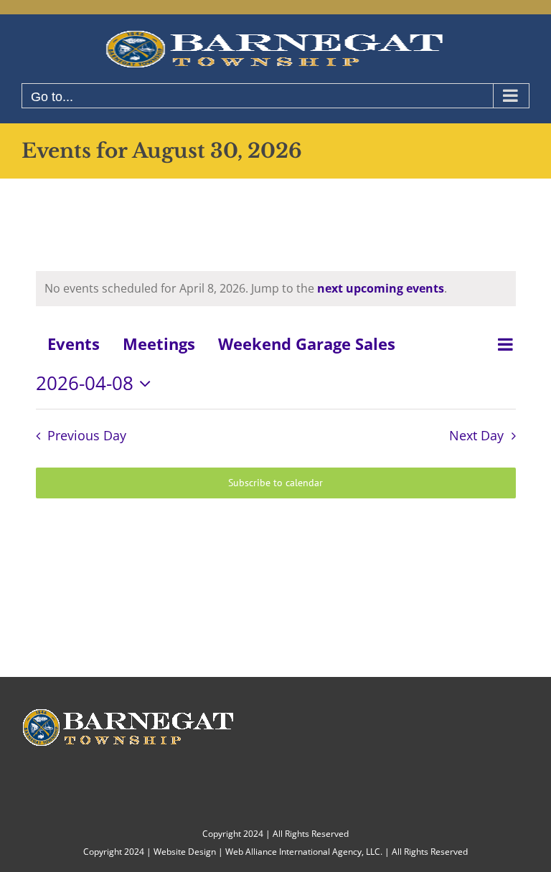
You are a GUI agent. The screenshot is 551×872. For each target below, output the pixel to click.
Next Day (476, 435)
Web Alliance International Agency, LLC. (303, 851)
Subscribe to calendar (275, 483)
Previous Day (86, 435)
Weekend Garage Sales (306, 343)
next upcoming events (380, 288)
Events (73, 343)
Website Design (185, 851)
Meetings (159, 343)
